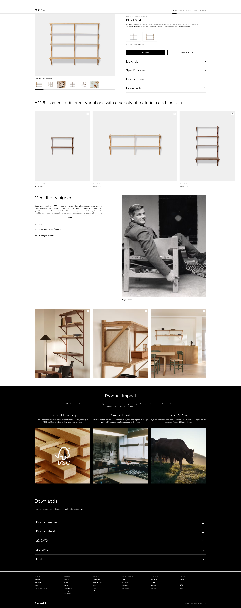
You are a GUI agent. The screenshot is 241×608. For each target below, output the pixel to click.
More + (69, 217)
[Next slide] (112, 44)
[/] (41, 603)
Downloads (203, 10)
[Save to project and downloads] (88, 114)
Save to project (185, 52)
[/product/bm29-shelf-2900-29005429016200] (133, 36)
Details (174, 10)
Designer (188, 10)
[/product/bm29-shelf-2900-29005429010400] (150, 36)
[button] (39, 84)
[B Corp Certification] (193, 587)
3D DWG (42, 550)
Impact (195, 10)
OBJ (39, 559)
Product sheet (45, 531)
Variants (181, 10)
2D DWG (42, 540)
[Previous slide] (37, 44)
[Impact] (178, 455)
